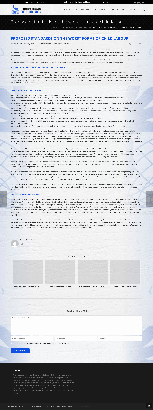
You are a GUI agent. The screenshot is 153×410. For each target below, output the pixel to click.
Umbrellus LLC (18, 43)
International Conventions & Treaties (75, 28)
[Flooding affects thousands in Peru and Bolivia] (60, 272)
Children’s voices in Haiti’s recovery (93, 287)
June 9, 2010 (34, 43)
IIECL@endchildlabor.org (36, 2)
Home (55, 28)
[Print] (125, 43)
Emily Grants (117, 10)
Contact (134, 10)
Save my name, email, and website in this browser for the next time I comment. (41, 343)
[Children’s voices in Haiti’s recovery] (93, 272)
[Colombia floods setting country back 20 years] (28, 272)
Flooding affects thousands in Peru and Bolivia (60, 287)
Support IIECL (82, 10)
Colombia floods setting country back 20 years (28, 287)
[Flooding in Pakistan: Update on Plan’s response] (125, 272)
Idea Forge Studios (82, 406)
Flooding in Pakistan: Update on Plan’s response (126, 287)
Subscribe (109, 2)
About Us (65, 10)
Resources (100, 10)
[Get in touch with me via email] (22, 244)
